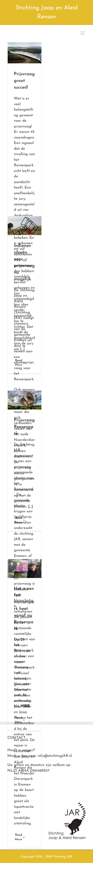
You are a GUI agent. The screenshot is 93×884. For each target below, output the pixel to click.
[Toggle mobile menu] (83, 33)
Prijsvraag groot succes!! (24, 81)
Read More (18, 837)
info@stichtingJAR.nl (55, 756)
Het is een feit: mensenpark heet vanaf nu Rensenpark (24, 609)
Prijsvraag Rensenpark (24, 427)
